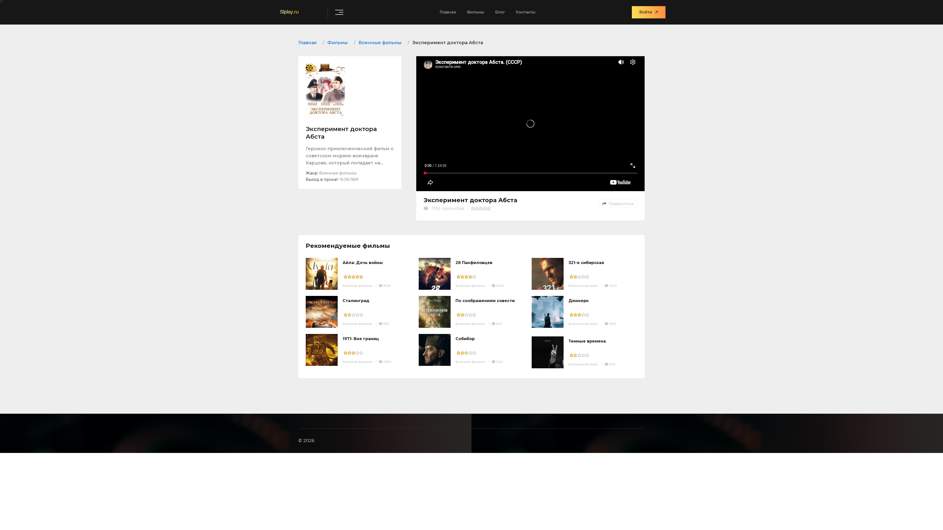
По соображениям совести (485, 300)
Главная (448, 12)
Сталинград (356, 300)
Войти (645, 12)
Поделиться (621, 203)
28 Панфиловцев (474, 262)
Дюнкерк (579, 300)
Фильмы (475, 12)
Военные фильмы (357, 286)
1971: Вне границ (361, 338)
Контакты (526, 12)
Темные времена (587, 341)
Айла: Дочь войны (363, 262)
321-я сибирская (586, 262)
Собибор (465, 338)
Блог (500, 12)
